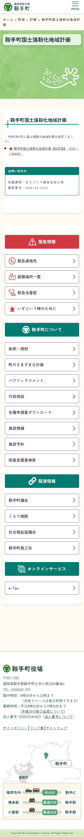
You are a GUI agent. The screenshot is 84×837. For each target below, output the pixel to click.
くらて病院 (18, 516)
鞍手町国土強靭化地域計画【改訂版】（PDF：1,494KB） (44, 151)
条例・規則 (18, 348)
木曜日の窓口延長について (43, 711)
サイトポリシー (15, 728)
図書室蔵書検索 (22, 460)
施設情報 (16, 428)
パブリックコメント (26, 380)
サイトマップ (56, 728)
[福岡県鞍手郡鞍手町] (17, 6)
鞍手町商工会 (20, 548)
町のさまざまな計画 (26, 364)
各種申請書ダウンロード (30, 412)
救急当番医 (27, 292)
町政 (21, 19)
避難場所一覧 (29, 276)
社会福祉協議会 (22, 532)
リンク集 (37, 728)
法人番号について (59, 716)
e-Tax (14, 588)
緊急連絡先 (27, 261)
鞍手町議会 (18, 500)
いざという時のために (36, 308)
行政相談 (16, 396)
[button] (75, 6)
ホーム (8, 19)
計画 (33, 19)
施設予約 (16, 444)
